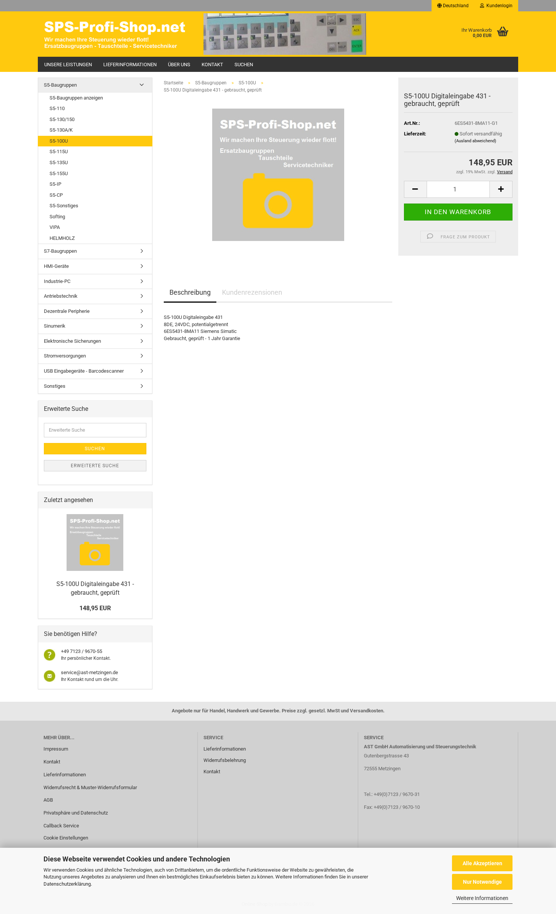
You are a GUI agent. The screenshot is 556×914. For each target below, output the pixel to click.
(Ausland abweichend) (475, 140)
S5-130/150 (62, 119)
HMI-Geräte (56, 266)
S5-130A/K (61, 130)
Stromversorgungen (65, 356)
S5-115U (59, 151)
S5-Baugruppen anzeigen (76, 98)
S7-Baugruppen (60, 251)
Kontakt (212, 64)
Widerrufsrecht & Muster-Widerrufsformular (90, 787)
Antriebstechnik (61, 296)
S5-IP (55, 184)
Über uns (179, 64)
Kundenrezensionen (252, 292)
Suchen (244, 64)
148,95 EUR (95, 608)
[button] (453, 5)
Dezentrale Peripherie (67, 311)
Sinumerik (54, 326)
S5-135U (59, 162)
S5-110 (57, 108)
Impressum (55, 749)
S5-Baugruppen (60, 85)
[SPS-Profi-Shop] (117, 34)
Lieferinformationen (130, 64)
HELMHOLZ (62, 238)
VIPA (55, 227)
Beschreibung (190, 292)
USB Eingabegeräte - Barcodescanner (84, 371)
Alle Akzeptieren (482, 863)
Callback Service (61, 826)
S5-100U (59, 141)
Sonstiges (54, 386)
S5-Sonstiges (64, 205)
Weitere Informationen (482, 898)
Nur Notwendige (482, 882)
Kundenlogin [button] (498, 5)
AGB (48, 800)
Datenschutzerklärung (67, 884)
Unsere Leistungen (68, 64)
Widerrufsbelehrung (224, 760)
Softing (57, 216)
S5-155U (59, 173)
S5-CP (56, 195)
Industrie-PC (57, 281)
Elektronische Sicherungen (72, 341)
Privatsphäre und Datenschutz (75, 813)
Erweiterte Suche (95, 465)
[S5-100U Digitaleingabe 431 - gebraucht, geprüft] (278, 174)
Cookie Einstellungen (65, 838)
